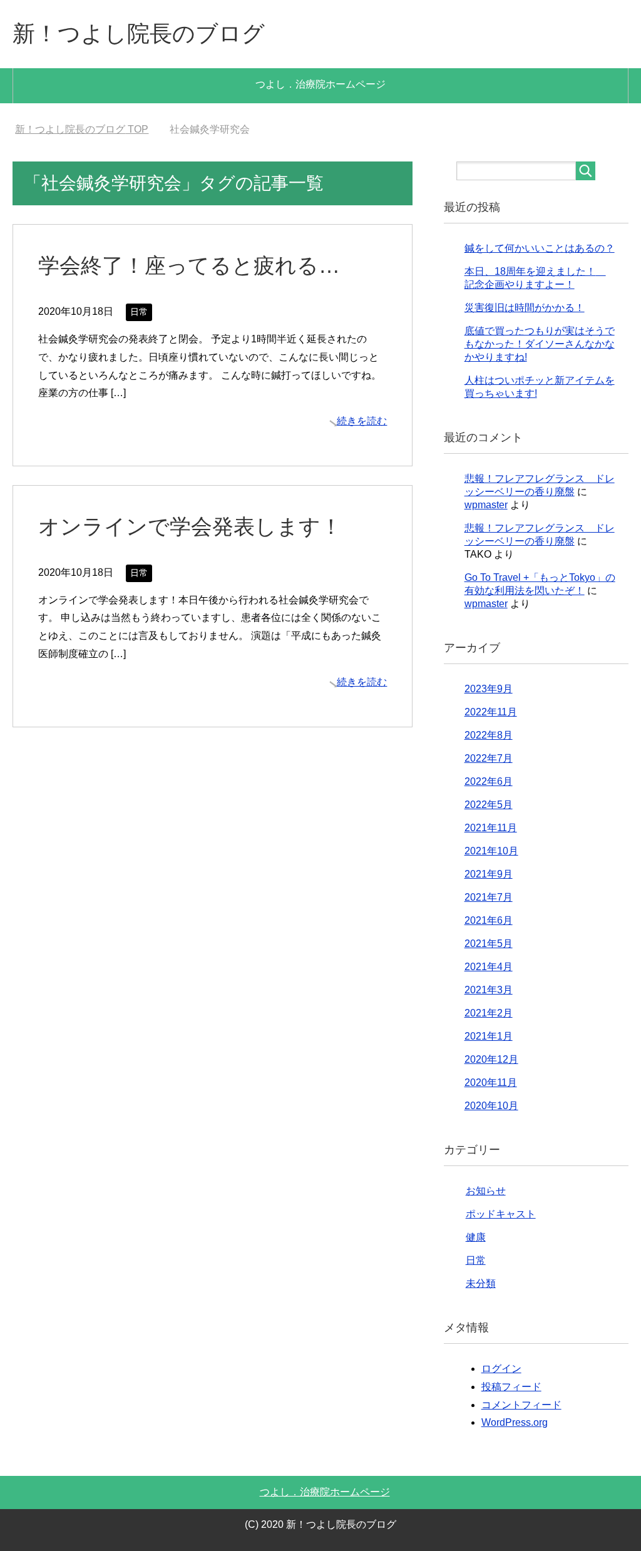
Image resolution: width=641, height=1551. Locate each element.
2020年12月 (491, 1059)
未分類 (481, 1283)
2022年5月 (488, 804)
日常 (139, 312)
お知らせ (486, 1190)
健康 (476, 1237)
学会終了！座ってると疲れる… (189, 265)
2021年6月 (488, 920)
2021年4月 (488, 966)
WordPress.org (514, 1422)
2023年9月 (488, 688)
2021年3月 (488, 990)
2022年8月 (488, 735)
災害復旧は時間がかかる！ (524, 307)
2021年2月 (488, 1013)
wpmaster (486, 504)
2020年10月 (491, 1105)
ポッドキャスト (501, 1214)
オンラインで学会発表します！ (190, 526)
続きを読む (362, 421)
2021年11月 (490, 827)
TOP (81, 129)
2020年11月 (490, 1082)
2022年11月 (490, 712)
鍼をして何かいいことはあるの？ (539, 248)
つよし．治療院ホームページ (320, 84)
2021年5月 (488, 943)
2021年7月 (488, 897)
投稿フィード (511, 1386)
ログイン (501, 1368)
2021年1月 (488, 1036)
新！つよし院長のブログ (139, 33)
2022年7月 (488, 758)
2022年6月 (488, 781)
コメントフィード (521, 1405)
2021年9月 (488, 874)
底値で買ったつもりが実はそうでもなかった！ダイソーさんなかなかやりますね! (539, 343)
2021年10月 (491, 851)
